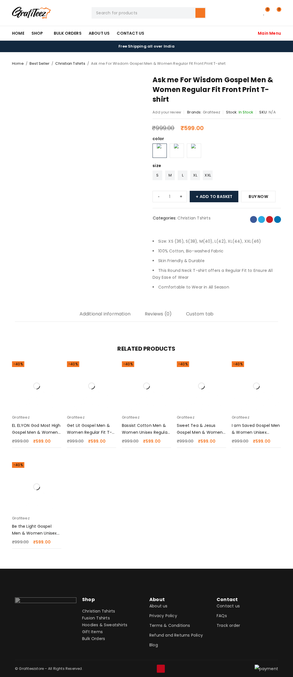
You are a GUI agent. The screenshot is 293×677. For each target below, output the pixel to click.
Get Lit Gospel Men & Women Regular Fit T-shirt (89, 432)
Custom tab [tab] (199, 314)
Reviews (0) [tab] (158, 314)
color (158, 139)
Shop (88, 599)
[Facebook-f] (132, 669)
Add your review (167, 112)
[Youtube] (151, 669)
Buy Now (258, 196)
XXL (208, 175)
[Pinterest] (161, 669)
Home (18, 63)
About (157, 599)
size (157, 165)
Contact (227, 599)
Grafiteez (212, 112)
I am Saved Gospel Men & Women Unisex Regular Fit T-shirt (256, 432)
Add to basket (216, 196)
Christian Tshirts (70, 63)
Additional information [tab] (105, 314)
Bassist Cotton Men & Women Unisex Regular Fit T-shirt (145, 432)
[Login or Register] (252, 13)
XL (195, 175)
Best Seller (39, 63)
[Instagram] (142, 669)
